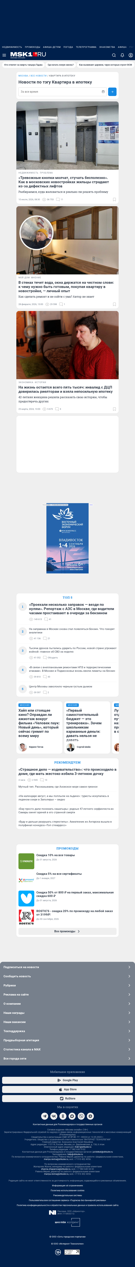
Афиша (122, 47)
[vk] (53, 1116)
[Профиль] (131, 55)
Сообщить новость (17, 976)
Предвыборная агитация (21, 1040)
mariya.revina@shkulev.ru (56, 1159)
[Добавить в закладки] (114, 199)
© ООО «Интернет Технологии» (67, 1243)
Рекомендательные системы (67, 1195)
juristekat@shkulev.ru (103, 1152)
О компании (12, 1003)
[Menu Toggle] (4, 55)
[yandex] (90, 1116)
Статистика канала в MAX (22, 1049)
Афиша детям (52, 47)
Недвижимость (12, 47)
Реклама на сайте (16, 994)
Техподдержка (14, 1031)
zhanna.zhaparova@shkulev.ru (55, 1169)
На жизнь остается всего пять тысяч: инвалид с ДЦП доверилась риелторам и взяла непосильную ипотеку (65, 389)
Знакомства (107, 47)
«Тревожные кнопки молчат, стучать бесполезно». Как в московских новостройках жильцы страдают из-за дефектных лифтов (63, 182)
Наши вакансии (15, 1022)
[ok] (62, 1116)
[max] (72, 1116)
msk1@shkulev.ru (83, 1147)
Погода (68, 47)
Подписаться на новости (21, 967)
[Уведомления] (122, 55)
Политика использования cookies (67, 1190)
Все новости (39, 76)
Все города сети (15, 1058)
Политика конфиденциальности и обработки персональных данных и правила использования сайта (67, 1205)
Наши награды (14, 1013)
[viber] (81, 1116)
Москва (23, 76)
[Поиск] (114, 55)
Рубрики (10, 985)
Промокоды (32, 47)
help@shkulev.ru (75, 1154)
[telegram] (44, 1116)
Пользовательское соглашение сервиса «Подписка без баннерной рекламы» (67, 1200)
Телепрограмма (86, 47)
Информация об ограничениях (67, 1185)
